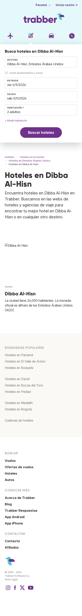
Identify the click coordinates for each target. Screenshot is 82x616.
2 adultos (13, 112)
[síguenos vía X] (22, 590)
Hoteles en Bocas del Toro (24, 385)
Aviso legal (11, 579)
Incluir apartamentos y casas (26, 73)
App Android (14, 517)
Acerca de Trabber (20, 498)
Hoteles (11, 473)
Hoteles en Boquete (19, 368)
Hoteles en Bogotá (18, 409)
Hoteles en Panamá (19, 355)
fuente (9, 286)
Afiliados (12, 547)
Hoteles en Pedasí (18, 392)
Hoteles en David (17, 379)
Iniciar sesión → (67, 5)
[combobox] (41, 62)
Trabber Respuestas (21, 511)
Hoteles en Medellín (19, 403)
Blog (8, 504)
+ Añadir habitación (16, 120)
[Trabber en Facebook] (15, 590)
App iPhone (14, 523)
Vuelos (10, 461)
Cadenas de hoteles (19, 420)
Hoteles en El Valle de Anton (25, 361)
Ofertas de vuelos (19, 467)
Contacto (12, 541)
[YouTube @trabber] (30, 590)
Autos (9, 480)
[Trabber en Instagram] (8, 590)
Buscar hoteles (41, 132)
